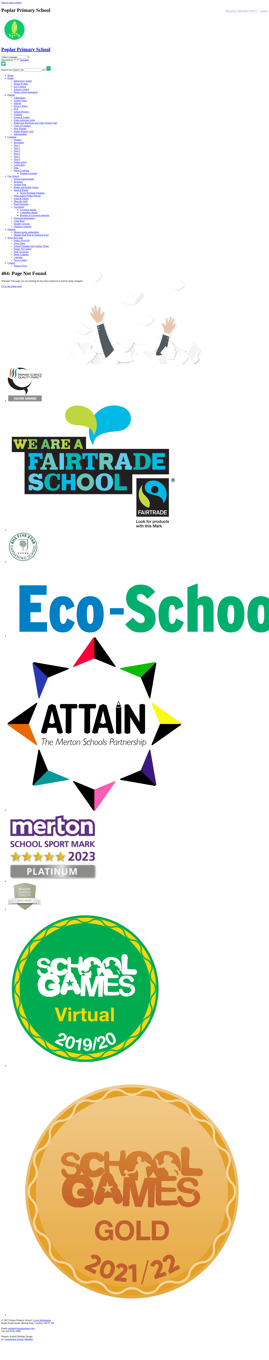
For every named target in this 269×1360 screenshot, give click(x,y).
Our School (13, 176)
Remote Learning (28, 173)
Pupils (10, 78)
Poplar (25, 49)
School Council (21, 89)
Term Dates (19, 243)
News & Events (15, 237)
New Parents (20, 128)
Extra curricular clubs (24, 120)
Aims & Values (21, 198)
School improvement (24, 179)
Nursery (18, 139)
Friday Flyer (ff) (22, 240)
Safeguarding (20, 134)
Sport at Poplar (21, 190)
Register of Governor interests (34, 215)
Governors (19, 207)
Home (10, 75)
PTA (16, 109)
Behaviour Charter (23, 81)
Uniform (18, 114)
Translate (24, 60)
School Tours (20, 100)
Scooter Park (20, 184)
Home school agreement (26, 92)
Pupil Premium (21, 204)
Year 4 (17, 153)
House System (21, 83)
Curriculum (19, 165)
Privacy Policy (21, 106)
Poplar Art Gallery (23, 249)
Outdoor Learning (22, 226)
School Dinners (21, 111)
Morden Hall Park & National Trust (31, 235)
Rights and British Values (26, 187)
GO (44, 69)
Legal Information (42, 1320)
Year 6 (17, 159)
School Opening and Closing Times (31, 246)
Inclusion (18, 181)
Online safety (20, 162)
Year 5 (17, 156)
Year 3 (17, 151)
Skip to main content (11, 2)
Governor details (28, 209)
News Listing (20, 260)
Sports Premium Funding (32, 193)
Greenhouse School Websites (18, 1339)
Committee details (29, 212)
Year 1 (17, 145)
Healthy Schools (22, 223)
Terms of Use (20, 265)
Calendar (18, 257)
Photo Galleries (21, 254)
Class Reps (19, 221)
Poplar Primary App (23, 131)
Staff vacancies (21, 251)
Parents (11, 95)
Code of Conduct (22, 125)
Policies (17, 103)
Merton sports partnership (26, 232)
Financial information (24, 218)
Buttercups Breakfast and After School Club (35, 123)
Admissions (19, 97)
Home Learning (21, 170)
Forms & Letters (22, 117)
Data (16, 167)
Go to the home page (11, 286)
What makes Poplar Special (27, 195)
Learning (11, 137)
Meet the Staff (21, 201)
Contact (11, 263)
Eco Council (20, 86)
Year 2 (17, 148)
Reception (19, 142)
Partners (11, 229)
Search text (6, 69)
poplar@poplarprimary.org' (21, 1328)
